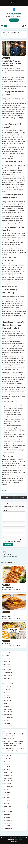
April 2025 (7, 698)
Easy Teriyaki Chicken (7, 587)
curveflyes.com (14, 13)
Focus (15, 70)
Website (4, 533)
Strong (3, 72)
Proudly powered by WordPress (19, 837)
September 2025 (8, 684)
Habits (18, 70)
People (22, 70)
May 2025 (7, 695)
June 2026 (7, 658)
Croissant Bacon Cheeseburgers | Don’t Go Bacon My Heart (13, 615)
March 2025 (7, 700)
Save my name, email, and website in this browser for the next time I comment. (13, 540)
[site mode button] (23, 26)
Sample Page (14, 841)
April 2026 (7, 664)
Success (8, 72)
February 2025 (8, 703)
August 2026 (7, 653)
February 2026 (8, 670)
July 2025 (7, 689)
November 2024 (8, 712)
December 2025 (8, 675)
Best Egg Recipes (7, 644)
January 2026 (8, 672)
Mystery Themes (18, 839)
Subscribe (15, 20)
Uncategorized (6, 58)
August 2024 (7, 720)
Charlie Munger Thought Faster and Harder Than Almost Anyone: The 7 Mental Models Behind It (13, 743)
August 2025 (7, 686)
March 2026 (7, 667)
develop (12, 70)
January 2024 (8, 726)
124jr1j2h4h (17, 68)
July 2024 (7, 723)
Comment (5, 510)
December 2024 (8, 709)
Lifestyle (4, 490)
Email (4, 528)
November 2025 (8, 678)
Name (4, 523)
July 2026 (7, 655)
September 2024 (8, 717)
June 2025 (7, 692)
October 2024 (8, 714)
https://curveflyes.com (12, 556)
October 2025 (8, 681)
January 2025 (8, 706)
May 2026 (7, 661)
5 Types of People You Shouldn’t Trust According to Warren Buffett (14, 749)
